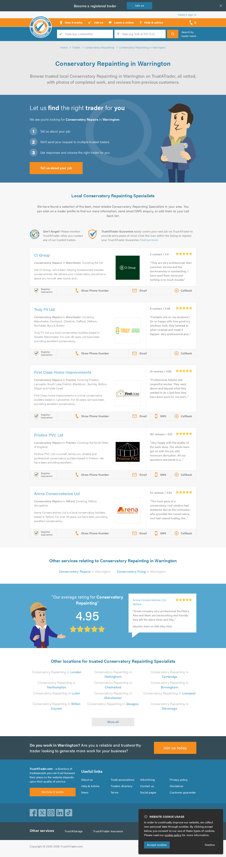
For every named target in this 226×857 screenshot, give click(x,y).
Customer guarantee (183, 792)
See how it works (52, 792)
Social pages (148, 792)
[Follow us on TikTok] (68, 812)
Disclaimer (176, 786)
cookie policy (173, 835)
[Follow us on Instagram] (51, 812)
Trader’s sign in (187, 14)
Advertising (147, 780)
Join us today (175, 747)
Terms (114, 792)
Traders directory (121, 786)
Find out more (149, 240)
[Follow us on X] (42, 812)
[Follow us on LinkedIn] (60, 812)
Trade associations (123, 780)
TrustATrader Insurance (108, 831)
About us (87, 780)
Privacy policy (179, 780)
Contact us (147, 786)
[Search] (172, 34)
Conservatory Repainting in (56, 672)
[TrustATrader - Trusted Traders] (41, 21)
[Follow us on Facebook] (33, 812)
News (84, 792)
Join (139, 5)
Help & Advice (90, 786)
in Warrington (85, 571)
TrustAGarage (73, 831)
